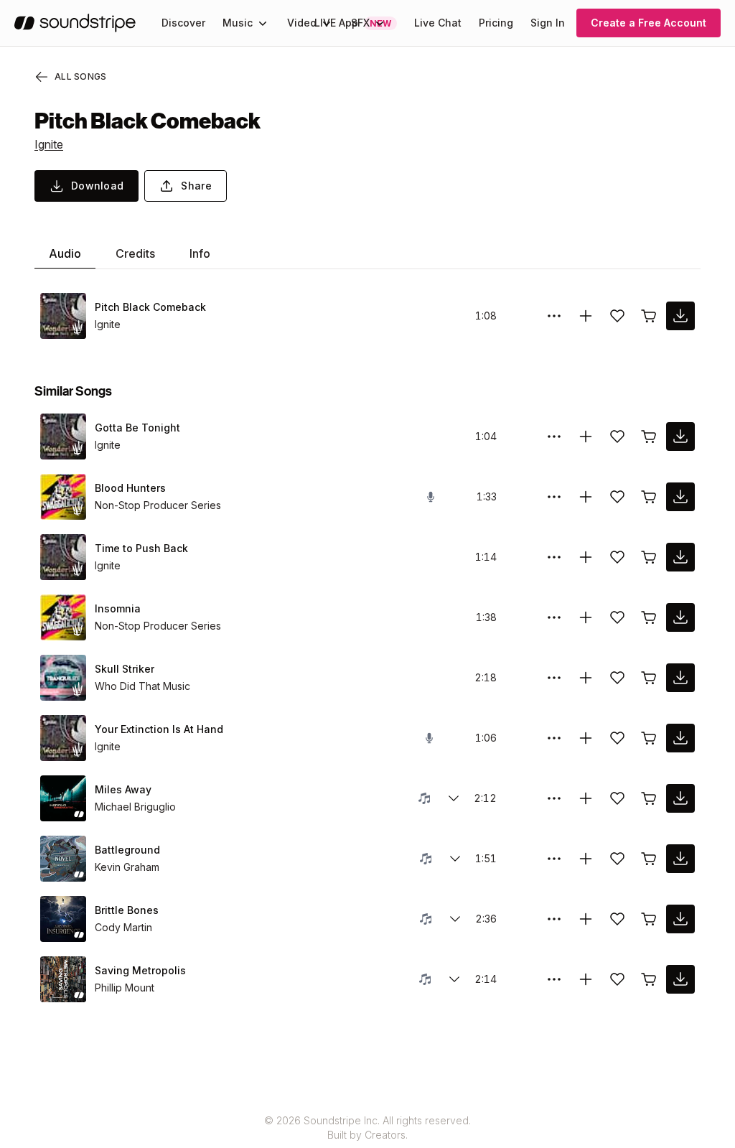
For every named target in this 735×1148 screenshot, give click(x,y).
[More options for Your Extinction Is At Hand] (554, 738)
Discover (183, 23)
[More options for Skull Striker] (554, 677)
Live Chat (438, 23)
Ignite (48, 144)
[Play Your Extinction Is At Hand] (63, 738)
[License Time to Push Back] (649, 557)
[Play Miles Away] (63, 798)
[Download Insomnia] (680, 617)
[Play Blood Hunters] (63, 497)
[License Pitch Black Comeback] (649, 316)
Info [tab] (199, 253)
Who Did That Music (142, 686)
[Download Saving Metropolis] (680, 979)
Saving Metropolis (140, 970)
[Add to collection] (585, 316)
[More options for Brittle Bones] (554, 919)
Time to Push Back (141, 548)
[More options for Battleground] (554, 858)
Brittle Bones (127, 910)
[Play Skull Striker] (63, 678)
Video (302, 23)
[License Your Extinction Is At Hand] (649, 738)
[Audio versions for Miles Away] (453, 798)
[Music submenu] (263, 23)
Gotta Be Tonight (137, 427)
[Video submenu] (326, 23)
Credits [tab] (135, 253)
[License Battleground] (649, 858)
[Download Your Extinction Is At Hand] (680, 738)
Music (238, 23)
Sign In (547, 23)
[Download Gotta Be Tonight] (680, 436)
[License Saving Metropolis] (649, 979)
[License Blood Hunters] (649, 496)
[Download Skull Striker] (680, 677)
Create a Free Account (648, 23)
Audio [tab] (65, 253)
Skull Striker (124, 669)
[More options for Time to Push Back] (554, 557)
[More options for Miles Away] (554, 798)
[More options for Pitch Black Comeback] (554, 316)
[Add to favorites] (617, 316)
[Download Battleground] (680, 858)
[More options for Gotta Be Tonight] (554, 436)
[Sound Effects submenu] (380, 23)
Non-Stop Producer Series (158, 505)
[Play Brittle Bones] (63, 919)
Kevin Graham (127, 867)
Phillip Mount (124, 987)
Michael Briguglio (135, 807)
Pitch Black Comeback (150, 307)
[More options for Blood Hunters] (554, 496)
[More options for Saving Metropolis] (554, 979)
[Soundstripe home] (75, 23)
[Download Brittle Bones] (680, 919)
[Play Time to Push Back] (63, 557)
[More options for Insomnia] (554, 617)
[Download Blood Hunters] (680, 496)
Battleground (127, 850)
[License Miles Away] (649, 798)
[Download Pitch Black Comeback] (680, 316)
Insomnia (118, 608)
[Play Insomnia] (63, 617)
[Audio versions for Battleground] (455, 858)
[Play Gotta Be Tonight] (63, 436)
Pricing (496, 23)
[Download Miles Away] (680, 798)
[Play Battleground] (63, 859)
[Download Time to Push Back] (680, 557)
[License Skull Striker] (649, 677)
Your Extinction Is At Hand (159, 729)
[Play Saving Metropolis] (63, 979)
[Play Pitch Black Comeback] (63, 316)
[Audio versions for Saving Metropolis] (454, 979)
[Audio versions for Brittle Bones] (455, 918)
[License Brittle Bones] (649, 919)
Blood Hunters (130, 488)
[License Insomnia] (649, 617)
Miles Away (123, 789)
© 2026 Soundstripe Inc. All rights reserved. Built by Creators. (367, 1127)
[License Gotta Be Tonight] (649, 436)
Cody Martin (123, 927)
